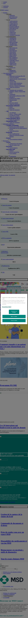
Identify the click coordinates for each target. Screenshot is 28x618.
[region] (14, 309)
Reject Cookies (14, 316)
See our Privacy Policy (6, 306)
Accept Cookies (14, 320)
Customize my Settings (14, 312)
